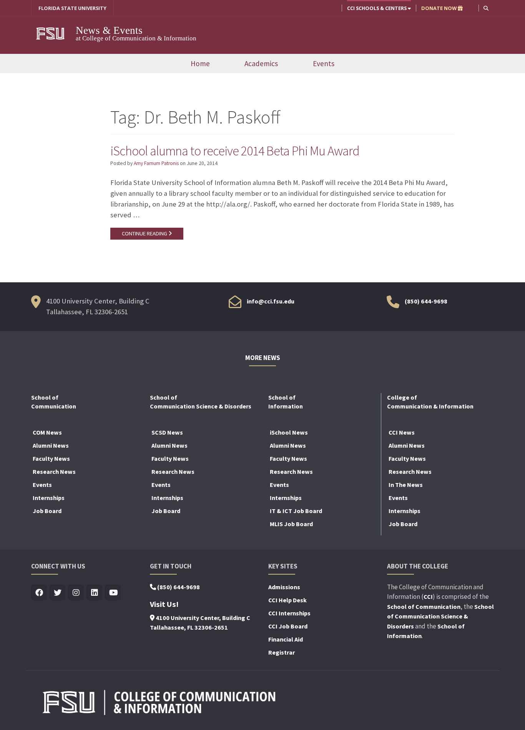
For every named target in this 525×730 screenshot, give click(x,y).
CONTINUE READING (145, 233)
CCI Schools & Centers (377, 8)
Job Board (47, 511)
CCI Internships (289, 613)
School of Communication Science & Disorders (440, 616)
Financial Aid (285, 639)
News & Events (109, 30)
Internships (49, 498)
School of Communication (423, 606)
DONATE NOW (439, 8)
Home (200, 63)
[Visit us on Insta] (76, 593)
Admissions (284, 587)
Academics (261, 63)
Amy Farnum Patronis (156, 163)
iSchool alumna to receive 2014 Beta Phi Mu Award (234, 151)
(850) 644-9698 (426, 301)
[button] (485, 8)
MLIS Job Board (291, 524)
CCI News (402, 432)
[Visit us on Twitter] (57, 593)
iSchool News (289, 432)
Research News (54, 471)
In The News (406, 484)
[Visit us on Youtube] (113, 593)
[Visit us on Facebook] (39, 593)
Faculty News (51, 458)
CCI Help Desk (287, 600)
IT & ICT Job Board (296, 511)
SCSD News (167, 432)
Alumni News (51, 445)
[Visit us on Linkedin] (94, 593)
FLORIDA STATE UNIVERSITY (72, 8)
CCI (428, 596)
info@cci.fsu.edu (270, 301)
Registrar (281, 652)
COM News (47, 432)
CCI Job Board (287, 626)
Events (323, 63)
